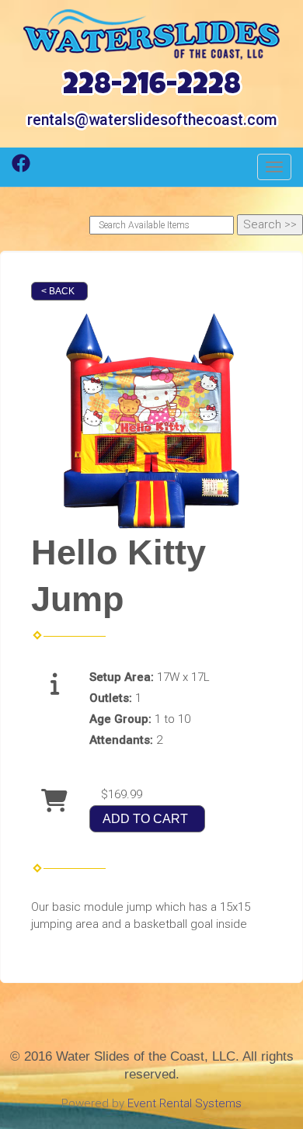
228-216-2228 (152, 87)
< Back (58, 291)
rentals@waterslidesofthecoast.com (152, 120)
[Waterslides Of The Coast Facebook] (21, 168)
